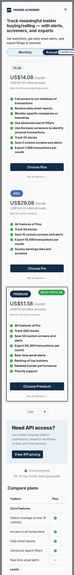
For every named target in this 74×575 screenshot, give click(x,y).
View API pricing (27, 454)
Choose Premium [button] (37, 386)
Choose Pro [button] (37, 268)
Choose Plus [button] (37, 167)
